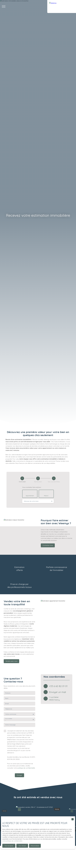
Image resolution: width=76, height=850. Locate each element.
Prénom (7, 693)
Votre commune (10, 714)
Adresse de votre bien (31, 501)
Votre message (10, 725)
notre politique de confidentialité (12, 841)
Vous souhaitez (8, 718)
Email (7, 704)
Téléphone (8, 709)
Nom (6, 698)
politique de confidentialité (26, 768)
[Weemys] (61, 6)
